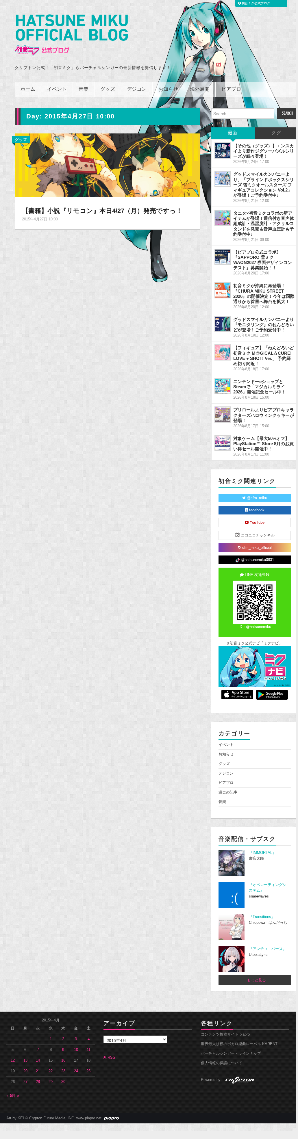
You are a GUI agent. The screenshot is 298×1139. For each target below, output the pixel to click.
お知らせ (168, 89)
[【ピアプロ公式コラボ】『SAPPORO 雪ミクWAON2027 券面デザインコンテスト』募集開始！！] (222, 257)
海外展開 (200, 89)
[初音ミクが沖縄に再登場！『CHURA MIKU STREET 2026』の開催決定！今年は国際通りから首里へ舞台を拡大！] (222, 290)
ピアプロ (231, 89)
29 (51, 1082)
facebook (256, 510)
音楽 (83, 89)
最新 (233, 133)
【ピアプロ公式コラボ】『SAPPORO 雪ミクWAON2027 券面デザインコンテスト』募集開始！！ (262, 260)
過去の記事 (228, 792)
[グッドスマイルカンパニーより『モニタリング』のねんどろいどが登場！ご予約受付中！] (222, 324)
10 (76, 1050)
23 (63, 1071)
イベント (57, 89)
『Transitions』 (262, 917)
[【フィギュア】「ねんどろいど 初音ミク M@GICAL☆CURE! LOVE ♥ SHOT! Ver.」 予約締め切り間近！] (222, 352)
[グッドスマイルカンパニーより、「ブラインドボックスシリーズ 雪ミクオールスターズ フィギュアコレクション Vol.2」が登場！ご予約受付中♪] (222, 179)
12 (13, 1060)
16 (63, 1060)
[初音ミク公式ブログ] (71, 35)
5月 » (14, 1096)
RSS (110, 1058)
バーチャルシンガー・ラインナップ (231, 1053)
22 (51, 1071)
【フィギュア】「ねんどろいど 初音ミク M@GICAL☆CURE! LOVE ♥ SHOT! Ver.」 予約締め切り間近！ (263, 355)
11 (88, 1050)
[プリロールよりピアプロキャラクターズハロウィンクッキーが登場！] (222, 414)
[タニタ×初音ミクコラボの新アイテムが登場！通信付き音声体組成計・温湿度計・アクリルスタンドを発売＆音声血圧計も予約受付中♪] (222, 218)
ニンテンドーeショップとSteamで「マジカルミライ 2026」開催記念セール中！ (259, 386)
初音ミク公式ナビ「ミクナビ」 (255, 643)
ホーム (28, 89)
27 (25, 1082)
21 (38, 1071)
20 (25, 1071)
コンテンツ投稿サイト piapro (225, 1034)
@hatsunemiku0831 (257, 560)
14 (38, 1060)
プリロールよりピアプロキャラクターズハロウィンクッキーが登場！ (263, 415)
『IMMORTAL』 (262, 853)
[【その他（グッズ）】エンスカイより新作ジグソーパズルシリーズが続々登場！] (222, 150)
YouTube (256, 523)
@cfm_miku (256, 498)
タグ (276, 133)
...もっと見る (255, 980)
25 (88, 1071)
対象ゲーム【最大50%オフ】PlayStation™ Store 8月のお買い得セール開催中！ (263, 443)
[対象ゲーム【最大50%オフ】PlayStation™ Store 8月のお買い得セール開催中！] (222, 443)
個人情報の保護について (221, 1063)
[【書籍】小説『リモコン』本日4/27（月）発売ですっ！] (107, 165)
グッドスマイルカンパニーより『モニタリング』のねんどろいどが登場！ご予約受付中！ (263, 324)
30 (63, 1082)
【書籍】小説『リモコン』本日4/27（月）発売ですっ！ (102, 210)
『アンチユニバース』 (267, 949)
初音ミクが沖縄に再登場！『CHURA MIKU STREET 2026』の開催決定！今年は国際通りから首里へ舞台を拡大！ (264, 293)
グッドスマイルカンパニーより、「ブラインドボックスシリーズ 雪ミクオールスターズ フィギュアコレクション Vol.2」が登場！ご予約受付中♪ (263, 185)
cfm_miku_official (256, 548)
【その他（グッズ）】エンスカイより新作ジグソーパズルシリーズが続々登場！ (263, 151)
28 (38, 1082)
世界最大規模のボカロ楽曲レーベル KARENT (239, 1044)
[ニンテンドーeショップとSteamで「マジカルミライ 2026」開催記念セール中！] (222, 386)
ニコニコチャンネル (257, 535)
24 (76, 1071)
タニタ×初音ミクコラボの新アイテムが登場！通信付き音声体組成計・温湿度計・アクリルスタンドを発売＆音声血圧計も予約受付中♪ (263, 224)
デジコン (137, 89)
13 (25, 1060)
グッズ (107, 89)
